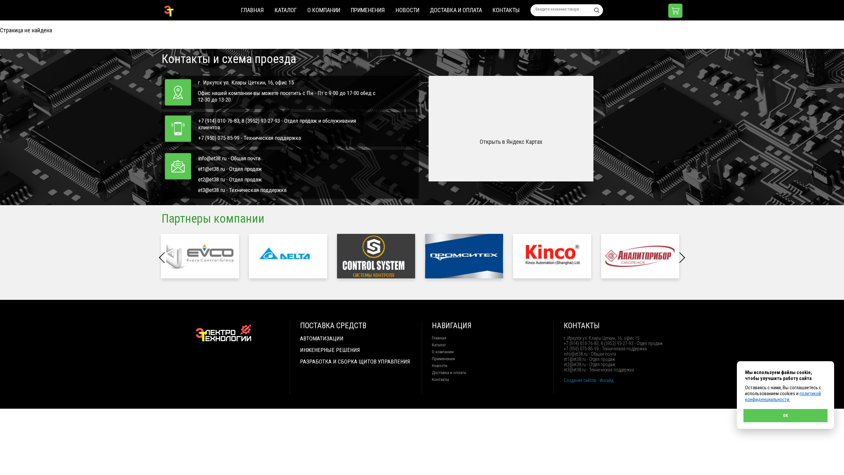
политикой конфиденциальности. (783, 396)
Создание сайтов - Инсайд (588, 380)
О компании (323, 10)
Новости (407, 10)
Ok (785, 415)
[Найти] (596, 10)
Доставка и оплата (456, 10)
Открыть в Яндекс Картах (511, 141)
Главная (252, 10)
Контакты (506, 10)
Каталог (286, 10)
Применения (368, 10)
